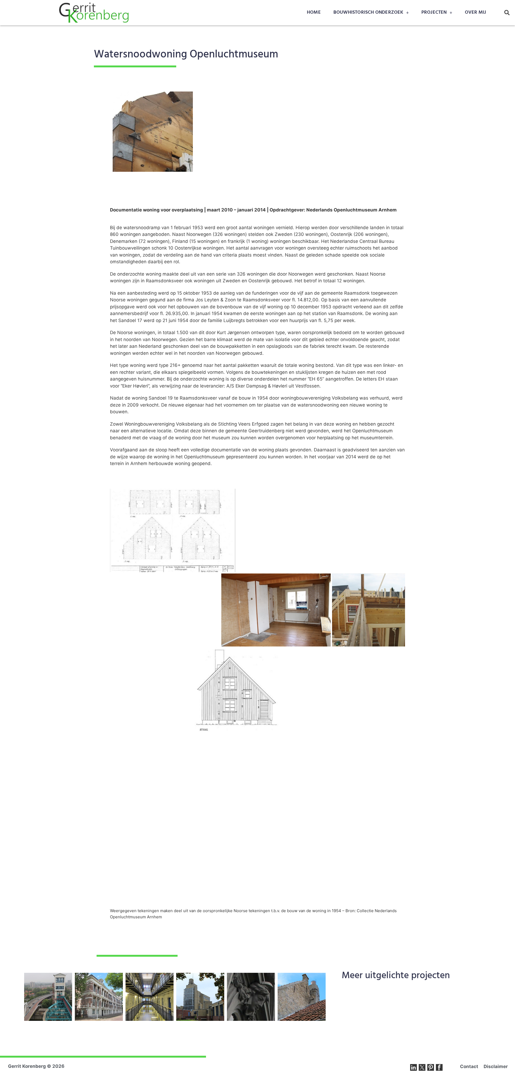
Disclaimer (496, 1066)
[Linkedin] (413, 1067)
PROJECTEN (434, 12)
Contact (469, 1066)
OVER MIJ (475, 12)
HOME (314, 12)
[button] (507, 12)
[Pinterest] (430, 1067)
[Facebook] (439, 1067)
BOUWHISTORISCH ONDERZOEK (368, 12)
